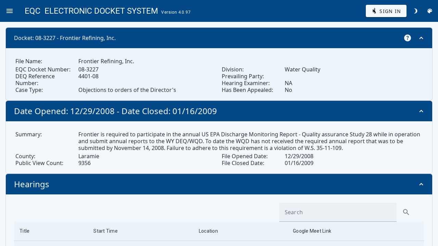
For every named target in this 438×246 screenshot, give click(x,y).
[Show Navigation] (9, 11)
